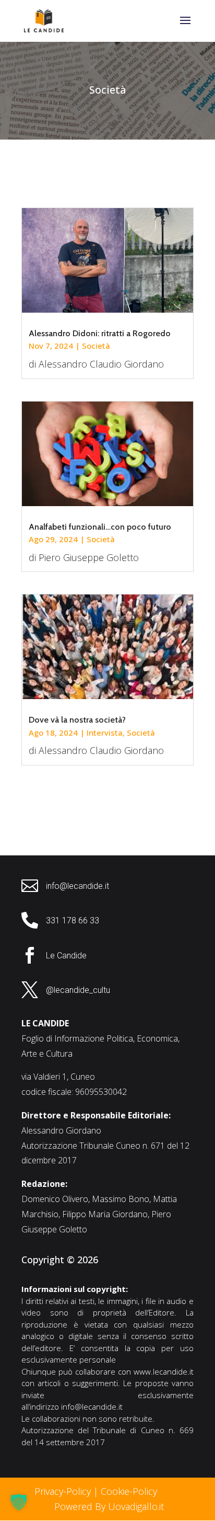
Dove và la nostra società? (77, 720)
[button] (19, 1502)
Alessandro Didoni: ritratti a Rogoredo (100, 333)
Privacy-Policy (62, 1491)
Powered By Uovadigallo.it (109, 1506)
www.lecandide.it (164, 1371)
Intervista (105, 732)
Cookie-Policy (130, 1491)
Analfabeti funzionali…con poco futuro (100, 527)
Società (96, 345)
